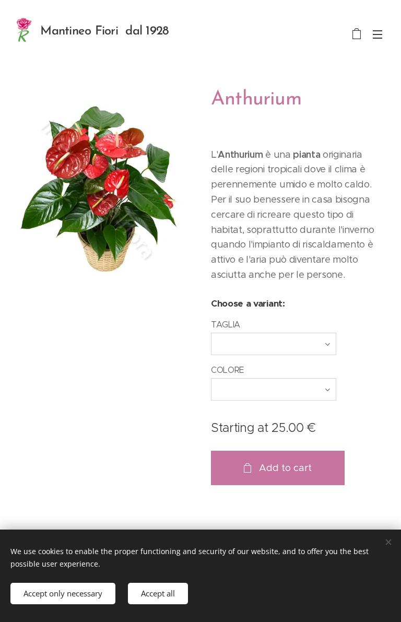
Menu (377, 34)
